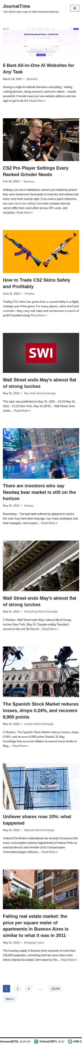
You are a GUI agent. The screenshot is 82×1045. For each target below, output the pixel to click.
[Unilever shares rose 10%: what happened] (41, 786)
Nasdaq (28, 505)
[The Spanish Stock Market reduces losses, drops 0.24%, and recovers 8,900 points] (41, 671)
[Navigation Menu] (74, 8)
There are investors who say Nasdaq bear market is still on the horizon (39, 492)
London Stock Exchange (38, 724)
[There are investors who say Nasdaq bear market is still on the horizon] (41, 453)
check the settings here (28, 203)
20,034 (55, 988)
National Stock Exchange (39, 830)
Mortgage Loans (34, 942)
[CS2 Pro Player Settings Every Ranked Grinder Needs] (41, 139)
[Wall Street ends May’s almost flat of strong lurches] (41, 353)
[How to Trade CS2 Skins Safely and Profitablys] (41, 251)
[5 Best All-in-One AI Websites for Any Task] (41, 43)
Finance (29, 293)
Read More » (37, 100)
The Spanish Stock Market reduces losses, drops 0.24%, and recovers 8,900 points (41, 710)
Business (32, 79)
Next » (10, 999)
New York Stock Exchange (40, 393)
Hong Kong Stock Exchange (41, 611)
